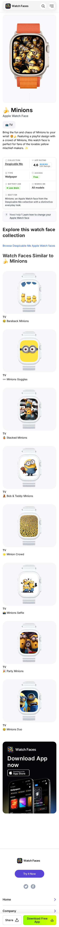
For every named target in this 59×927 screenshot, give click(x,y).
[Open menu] (51, 6)
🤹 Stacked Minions (15, 437)
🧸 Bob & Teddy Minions (18, 496)
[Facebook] (33, 886)
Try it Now (29, 873)
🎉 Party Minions (13, 671)
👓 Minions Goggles (15, 379)
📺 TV (9, 124)
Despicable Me (14, 163)
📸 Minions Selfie (13, 612)
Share (9, 920)
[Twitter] (26, 886)
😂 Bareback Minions (16, 321)
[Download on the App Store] (18, 773)
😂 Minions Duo (12, 729)
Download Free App (37, 920)
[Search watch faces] (43, 6)
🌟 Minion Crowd (13, 554)
